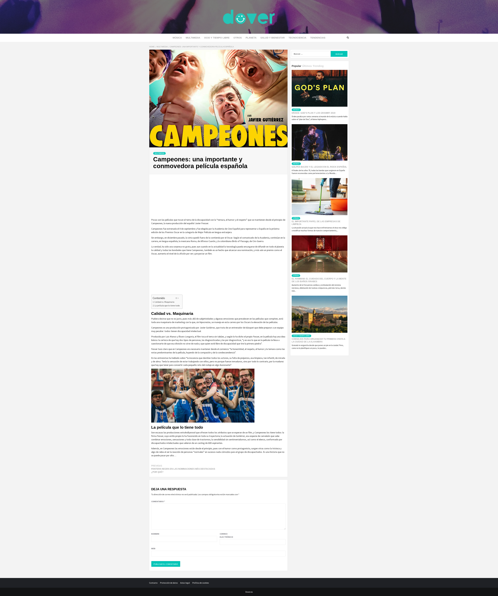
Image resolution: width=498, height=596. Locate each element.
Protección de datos (169, 582)
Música (177, 37)
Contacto (153, 582)
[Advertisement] (218, 199)
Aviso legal (185, 582)
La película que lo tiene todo (167, 305)
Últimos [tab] (307, 66)
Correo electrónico (226, 535)
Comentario (158, 501)
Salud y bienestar (272, 37)
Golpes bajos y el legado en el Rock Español (319, 167)
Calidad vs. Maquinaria (164, 302)
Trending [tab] (318, 66)
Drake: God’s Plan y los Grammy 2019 (313, 113)
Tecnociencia (297, 37)
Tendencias (317, 37)
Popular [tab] (296, 66)
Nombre (155, 533)
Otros (237, 37)
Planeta (251, 37)
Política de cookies (200, 582)
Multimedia (193, 37)
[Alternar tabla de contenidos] (177, 298)
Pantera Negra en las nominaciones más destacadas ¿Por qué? (183, 469)
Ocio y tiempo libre (217, 37)
